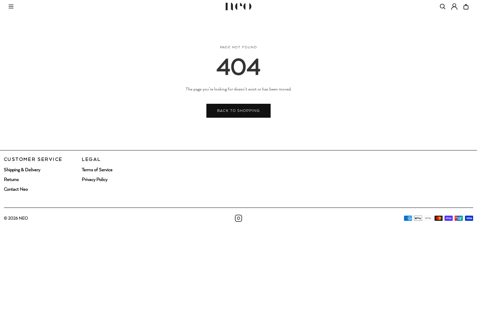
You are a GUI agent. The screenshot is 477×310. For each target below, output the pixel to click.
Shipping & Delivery (22, 170)
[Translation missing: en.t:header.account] (454, 6)
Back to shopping (238, 111)
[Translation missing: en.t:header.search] (442, 6)
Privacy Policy (94, 179)
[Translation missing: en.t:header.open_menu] (11, 6)
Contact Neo (16, 189)
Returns (11, 179)
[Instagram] (238, 218)
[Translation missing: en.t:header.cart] (466, 6)
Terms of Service (97, 170)
